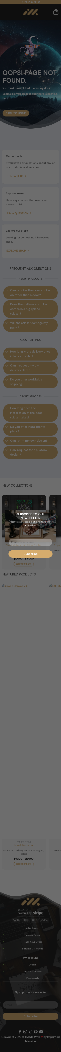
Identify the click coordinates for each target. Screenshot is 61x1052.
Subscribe (31, 554)
